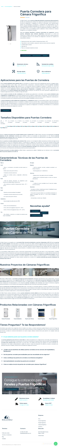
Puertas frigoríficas (8, 6)
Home (2, 6)
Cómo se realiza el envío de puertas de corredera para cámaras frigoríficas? (25, 364)
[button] (1, 33)
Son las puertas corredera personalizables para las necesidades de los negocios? (27, 354)
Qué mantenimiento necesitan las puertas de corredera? (19, 361)
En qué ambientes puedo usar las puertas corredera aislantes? (21, 336)
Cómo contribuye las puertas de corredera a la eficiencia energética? (23, 357)
